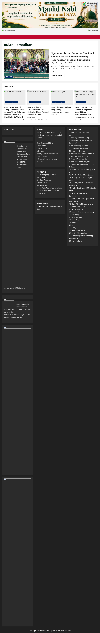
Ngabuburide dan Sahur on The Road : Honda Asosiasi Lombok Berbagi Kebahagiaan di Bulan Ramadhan (26, 64)
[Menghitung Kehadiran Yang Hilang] (62, 97)
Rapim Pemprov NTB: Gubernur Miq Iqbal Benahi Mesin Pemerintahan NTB (84, 111)
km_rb (7, 120)
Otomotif (9, 77)
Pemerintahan (81, 102)
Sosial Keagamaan (11, 102)
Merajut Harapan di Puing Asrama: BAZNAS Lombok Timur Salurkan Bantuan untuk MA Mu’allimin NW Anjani (14, 112)
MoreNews (56, 631)
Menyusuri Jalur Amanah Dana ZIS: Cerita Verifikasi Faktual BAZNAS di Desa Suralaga (38, 112)
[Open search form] (97, 37)
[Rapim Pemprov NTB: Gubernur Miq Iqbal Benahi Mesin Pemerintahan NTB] (85, 97)
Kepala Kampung (57, 63)
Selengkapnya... (58, 75)
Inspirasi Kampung (58, 102)
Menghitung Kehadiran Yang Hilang (61, 108)
